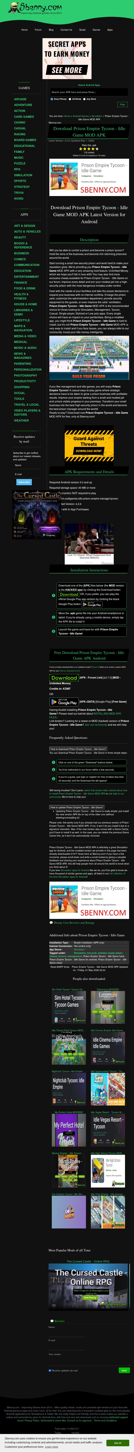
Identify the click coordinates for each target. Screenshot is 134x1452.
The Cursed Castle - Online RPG (88, 1261)
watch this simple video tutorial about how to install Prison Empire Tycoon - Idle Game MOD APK (88, 792)
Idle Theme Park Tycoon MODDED (69, 1030)
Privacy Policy (32, 1420)
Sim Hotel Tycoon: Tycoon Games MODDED (69, 989)
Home (24, 29)
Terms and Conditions (105, 1420)
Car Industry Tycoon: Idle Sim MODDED (69, 1194)
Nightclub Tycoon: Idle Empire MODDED (69, 1071)
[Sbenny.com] (35, 7)
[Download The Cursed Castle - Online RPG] (88, 1285)
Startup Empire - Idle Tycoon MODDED (69, 1153)
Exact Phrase (60, 99)
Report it (95, 667)
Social (82, 29)
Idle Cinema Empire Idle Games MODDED (108, 1030)
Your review (55, 1354)
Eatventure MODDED (108, 989)
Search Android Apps (89, 85)
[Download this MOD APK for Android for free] (64, 677)
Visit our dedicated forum (69, 670)
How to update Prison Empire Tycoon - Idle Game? (77, 807)
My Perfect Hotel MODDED (69, 1112)
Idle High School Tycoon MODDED (108, 1153)
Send (124, 1370)
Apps (110, 29)
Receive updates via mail (65, 1370)
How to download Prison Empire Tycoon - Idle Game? (78, 748)
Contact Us (66, 29)
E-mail (52, 1340)
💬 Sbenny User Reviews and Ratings (71, 922)
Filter (122, 104)
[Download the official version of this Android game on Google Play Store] (64, 701)
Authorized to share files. (54, 1420)
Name (52, 1327)
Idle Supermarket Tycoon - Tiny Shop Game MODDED (108, 1071)
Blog (51, 29)
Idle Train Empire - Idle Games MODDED (108, 1194)
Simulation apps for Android (75, 870)
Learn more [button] (51, 1446)
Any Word (91, 99)
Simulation (79, 949)
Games (96, 29)
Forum (38, 29)
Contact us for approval (79, 1420)
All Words (76, 99)
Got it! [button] (117, 1443)
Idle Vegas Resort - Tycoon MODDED (108, 1112)
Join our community (96, 724)
